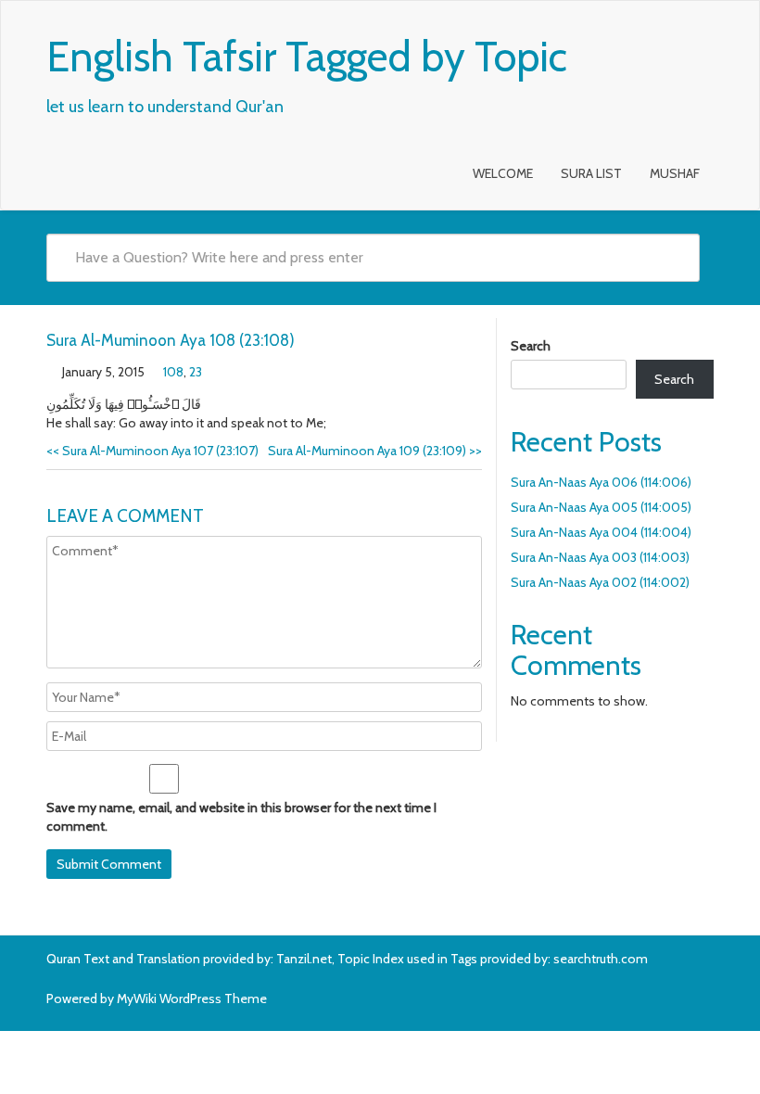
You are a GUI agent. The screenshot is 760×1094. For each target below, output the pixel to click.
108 (173, 371)
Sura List (591, 173)
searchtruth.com (600, 958)
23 (195, 371)
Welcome (503, 173)
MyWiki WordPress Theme (192, 998)
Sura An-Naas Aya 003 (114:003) (600, 557)
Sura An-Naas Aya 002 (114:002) (600, 582)
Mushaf (675, 173)
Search (531, 345)
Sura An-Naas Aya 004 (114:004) (601, 532)
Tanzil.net (304, 958)
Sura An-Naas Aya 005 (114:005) (601, 507)
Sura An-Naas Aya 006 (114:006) (601, 482)
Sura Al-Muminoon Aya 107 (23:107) (152, 450)
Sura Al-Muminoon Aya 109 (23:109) (375, 450)
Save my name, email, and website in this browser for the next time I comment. (241, 816)
